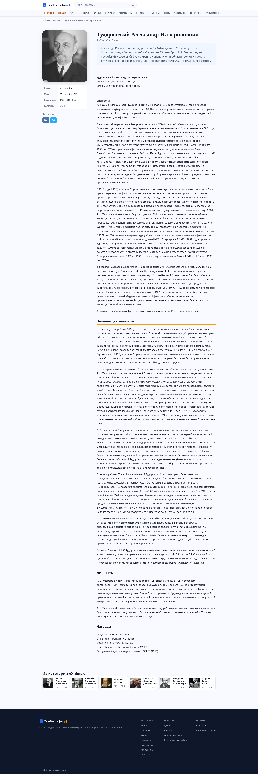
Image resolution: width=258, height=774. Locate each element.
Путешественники (213, 13)
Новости (168, 730)
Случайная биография (175, 740)
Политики (110, 13)
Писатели (85, 13)
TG (53, 120)
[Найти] (133, 4)
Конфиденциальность (207, 730)
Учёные (97, 13)
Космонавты (142, 13)
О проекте (201, 725)
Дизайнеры (195, 13)
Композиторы (125, 13)
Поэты (167, 13)
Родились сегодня (56, 13)
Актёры (73, 13)
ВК (45, 120)
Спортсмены (180, 13)
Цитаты (168, 725)
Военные (156, 13)
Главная (46, 20)
